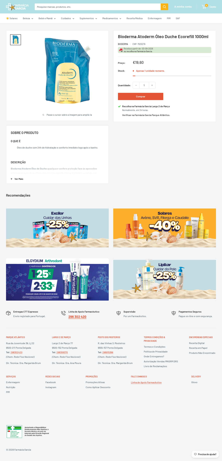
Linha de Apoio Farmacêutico (146, 382)
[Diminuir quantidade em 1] (136, 85)
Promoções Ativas (95, 382)
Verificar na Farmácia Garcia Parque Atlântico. (146, 115)
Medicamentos (110, 18)
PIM (169, 18)
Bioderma (123, 44)
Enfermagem (155, 18)
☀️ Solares (12, 18)
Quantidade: (124, 85)
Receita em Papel (198, 347)
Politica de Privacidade (156, 351)
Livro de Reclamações (155, 366)
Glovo (194, 382)
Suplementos (87, 18)
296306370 (62, 352)
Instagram (50, 387)
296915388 (107, 352)
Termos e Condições (154, 346)
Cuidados (66, 18)
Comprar (140, 96)
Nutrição (10, 387)
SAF (178, 18)
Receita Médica (135, 18)
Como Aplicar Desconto (98, 387)
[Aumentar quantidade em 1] (152, 85)
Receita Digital (196, 343)
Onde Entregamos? (154, 356)
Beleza (26, 18)
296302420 (16, 352)
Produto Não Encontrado (202, 352)
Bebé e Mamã (45, 18)
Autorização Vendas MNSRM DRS (161, 361)
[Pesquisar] (164, 6)
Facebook (50, 382)
